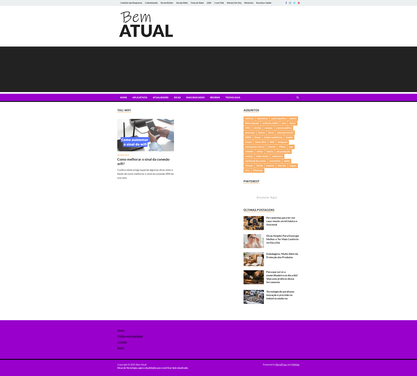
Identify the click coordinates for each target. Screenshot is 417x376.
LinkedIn (249, 151)
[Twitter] (294, 2)
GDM (209, 3)
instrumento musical (255, 146)
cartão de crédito (270, 123)
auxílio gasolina (278, 118)
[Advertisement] (208, 69)
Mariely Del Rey (234, 3)
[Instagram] (290, 2)
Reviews (215, 97)
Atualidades (160, 97)
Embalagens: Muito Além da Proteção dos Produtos (282, 255)
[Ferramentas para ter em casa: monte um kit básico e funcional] (254, 217)
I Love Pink (219, 3)
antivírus (249, 118)
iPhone (282, 146)
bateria (293, 118)
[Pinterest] (299, 2)
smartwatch (274, 161)
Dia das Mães (182, 3)
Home (123, 97)
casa (284, 123)
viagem (292, 165)
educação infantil (285, 132)
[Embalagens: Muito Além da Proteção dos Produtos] (254, 254)
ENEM (248, 137)
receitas (249, 156)
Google (248, 142)
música (269, 151)
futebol (289, 137)
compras (269, 128)
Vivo (247, 170)
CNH (247, 128)
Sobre (120, 347)
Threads (249, 165)
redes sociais (262, 156)
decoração (250, 132)
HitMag (295, 364)
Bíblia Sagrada (252, 123)
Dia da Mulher (167, 3)
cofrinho (257, 128)
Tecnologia (232, 97)
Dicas (177, 97)
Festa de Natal (197, 3)
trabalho (270, 165)
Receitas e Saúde (263, 3)
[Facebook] (286, 2)
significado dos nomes (255, 161)
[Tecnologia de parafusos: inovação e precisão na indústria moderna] (254, 291)
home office (260, 142)
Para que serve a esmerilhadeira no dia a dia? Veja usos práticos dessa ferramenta (282, 276)
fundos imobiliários (273, 137)
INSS (272, 142)
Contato (122, 341)
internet (272, 146)
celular (292, 123)
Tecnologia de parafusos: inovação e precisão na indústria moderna (280, 295)
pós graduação (283, 151)
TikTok (259, 165)
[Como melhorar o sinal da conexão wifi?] (145, 136)
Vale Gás (282, 165)
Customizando (151, 3)
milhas (260, 151)
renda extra (277, 156)
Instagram (282, 142)
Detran (261, 132)
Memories (248, 3)
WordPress (281, 364)
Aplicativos (139, 97)
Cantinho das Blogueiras (131, 3)
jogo (291, 146)
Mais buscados (195, 97)
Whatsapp (258, 170)
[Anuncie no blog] (268, 199)
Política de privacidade (130, 336)
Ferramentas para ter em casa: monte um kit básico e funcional (281, 221)
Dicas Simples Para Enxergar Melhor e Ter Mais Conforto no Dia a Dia (282, 239)
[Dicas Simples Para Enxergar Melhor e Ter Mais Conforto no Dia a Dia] (254, 236)
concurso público (284, 128)
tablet (287, 161)
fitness (257, 137)
